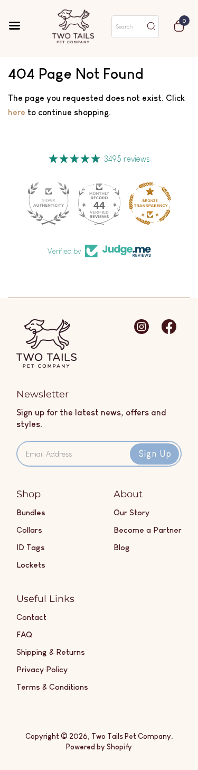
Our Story (131, 512)
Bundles (30, 512)
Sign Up (155, 453)
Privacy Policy (42, 669)
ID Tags (30, 547)
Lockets (30, 564)
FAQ (24, 634)
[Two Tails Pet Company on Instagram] (141, 332)
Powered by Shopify (99, 747)
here (16, 112)
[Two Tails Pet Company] (46, 364)
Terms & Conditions (52, 686)
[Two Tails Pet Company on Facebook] (169, 332)
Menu (21, 26)
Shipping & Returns (50, 651)
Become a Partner (148, 529)
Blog (122, 547)
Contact (31, 617)
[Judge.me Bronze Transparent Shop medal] (150, 203)
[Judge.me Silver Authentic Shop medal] (48, 203)
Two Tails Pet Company (131, 736)
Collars (29, 529)
